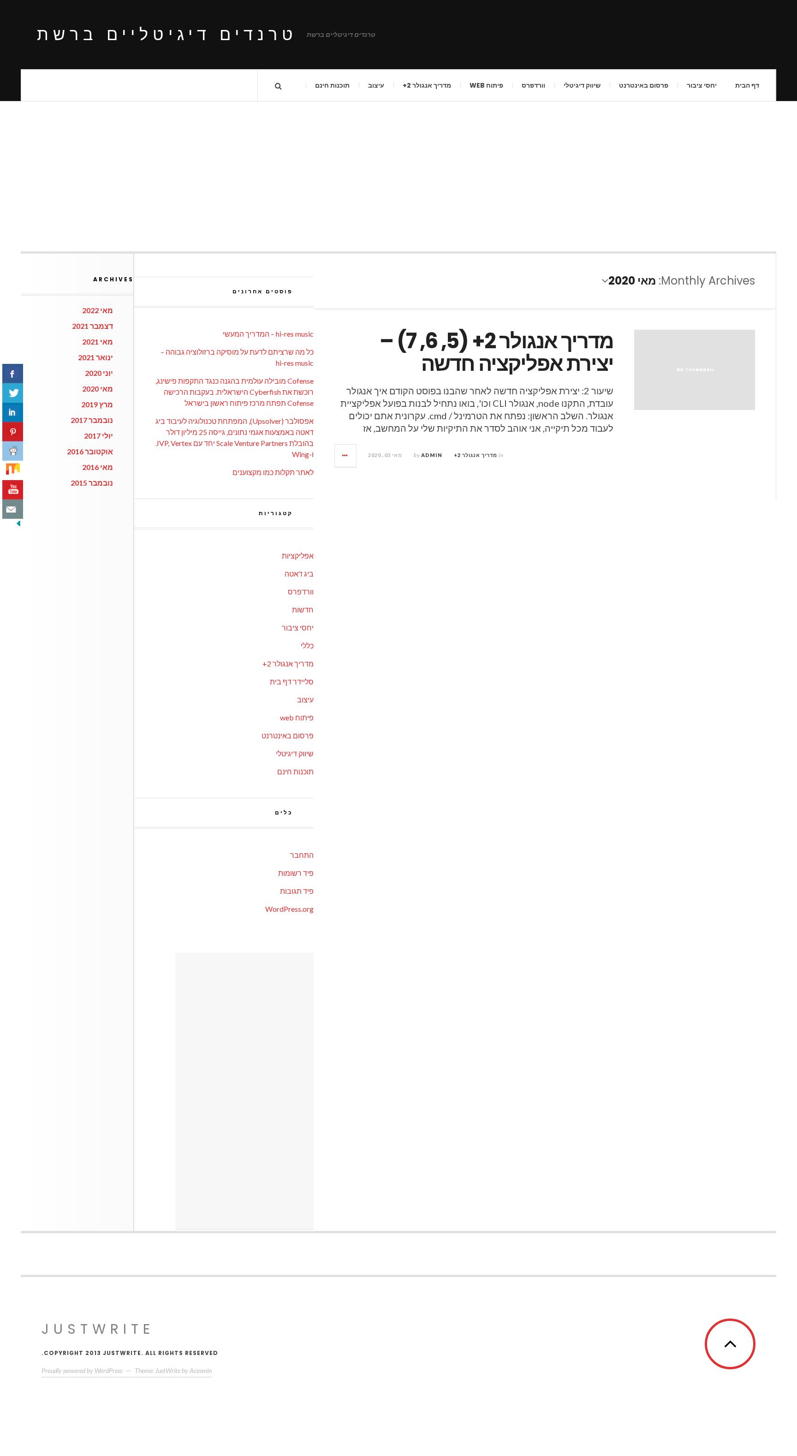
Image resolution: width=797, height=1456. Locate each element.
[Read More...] (345, 456)
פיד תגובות (297, 890)
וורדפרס (533, 85)
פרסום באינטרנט (643, 85)
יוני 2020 (99, 372)
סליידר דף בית (292, 681)
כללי (307, 645)
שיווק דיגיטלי (582, 85)
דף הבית (747, 85)
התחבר (302, 854)
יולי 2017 (98, 435)
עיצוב (376, 85)
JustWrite (98, 1329)
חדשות (303, 609)
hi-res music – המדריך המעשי (268, 333)
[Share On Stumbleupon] (12, 470)
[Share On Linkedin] (12, 412)
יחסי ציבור (702, 85)
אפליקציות (298, 555)
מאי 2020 (97, 388)
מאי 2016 (97, 467)
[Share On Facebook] (12, 373)
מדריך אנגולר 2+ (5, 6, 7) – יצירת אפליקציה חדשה (496, 353)
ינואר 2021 (95, 357)
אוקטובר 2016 (90, 451)
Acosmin (201, 1370)
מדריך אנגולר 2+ (427, 85)
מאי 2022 (97, 310)
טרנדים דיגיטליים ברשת (167, 34)
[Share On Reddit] (12, 451)
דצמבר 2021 (92, 325)
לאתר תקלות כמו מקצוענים (273, 472)
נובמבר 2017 (92, 420)
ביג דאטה (299, 573)
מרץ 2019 (97, 404)
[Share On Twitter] (12, 393)
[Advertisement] (398, 166)
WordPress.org (289, 908)
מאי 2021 (97, 341)
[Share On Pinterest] (12, 431)
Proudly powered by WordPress (82, 1370)
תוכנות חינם (332, 85)
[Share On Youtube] (12, 489)
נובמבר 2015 (92, 482)
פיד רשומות (296, 872)
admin (431, 455)
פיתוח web (486, 85)
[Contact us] (12, 509)
